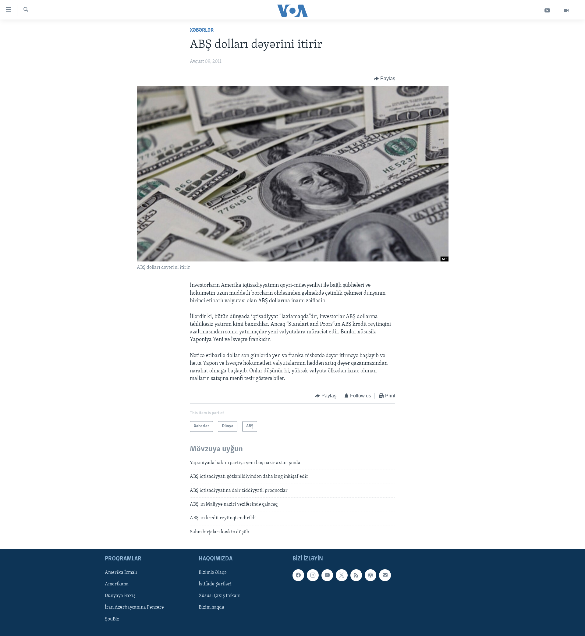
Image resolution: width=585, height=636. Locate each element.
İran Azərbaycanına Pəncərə (134, 607)
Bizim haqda (211, 607)
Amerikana (117, 584)
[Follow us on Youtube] (327, 575)
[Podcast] (370, 575)
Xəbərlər (202, 30)
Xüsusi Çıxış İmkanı (220, 596)
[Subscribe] (385, 575)
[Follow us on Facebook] (298, 575)
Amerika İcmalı (121, 572)
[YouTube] (547, 10)
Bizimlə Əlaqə (213, 572)
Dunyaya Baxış (120, 596)
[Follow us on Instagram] (312, 575)
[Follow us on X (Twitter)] (341, 575)
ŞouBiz (112, 619)
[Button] (384, 79)
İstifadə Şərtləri (215, 584)
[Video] (566, 10)
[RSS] (356, 575)
